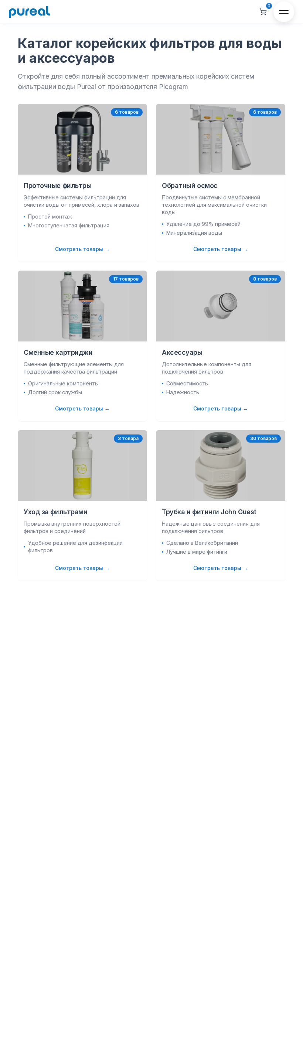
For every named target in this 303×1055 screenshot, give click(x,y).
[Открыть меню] (283, 11)
